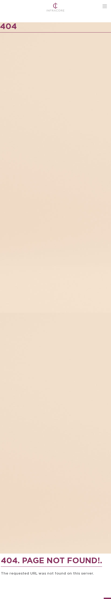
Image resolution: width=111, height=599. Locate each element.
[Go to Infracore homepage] (56, 7)
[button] (104, 6)
